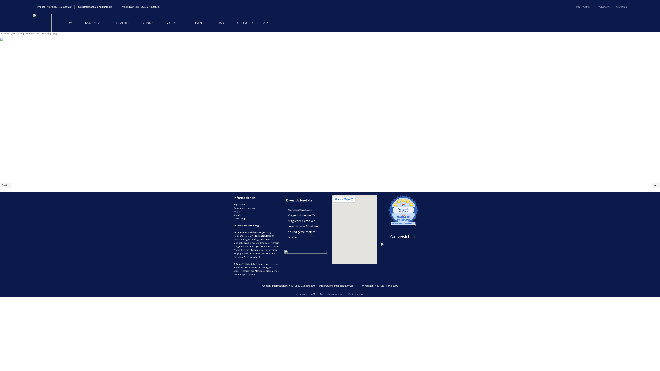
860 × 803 (31, 33)
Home (70, 23)
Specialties (121, 23)
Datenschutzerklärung (244, 208)
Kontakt (237, 215)
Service (221, 23)
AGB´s (237, 211)
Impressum (239, 204)
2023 (266, 23)
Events (200, 23)
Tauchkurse (93, 23)
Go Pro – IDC (175, 23)
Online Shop (246, 23)
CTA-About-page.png (47, 33)
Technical (147, 23)
